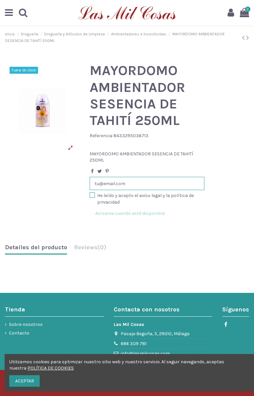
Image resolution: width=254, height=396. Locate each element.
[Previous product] (244, 38)
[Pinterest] (107, 171)
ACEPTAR (24, 381)
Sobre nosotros (26, 324)
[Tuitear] (100, 171)
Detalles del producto (36, 247)
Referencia (101, 136)
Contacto (19, 333)
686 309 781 (134, 343)
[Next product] (247, 38)
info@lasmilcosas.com (145, 353)
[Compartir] (92, 171)
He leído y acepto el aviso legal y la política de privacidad (145, 199)
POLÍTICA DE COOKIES (50, 368)
